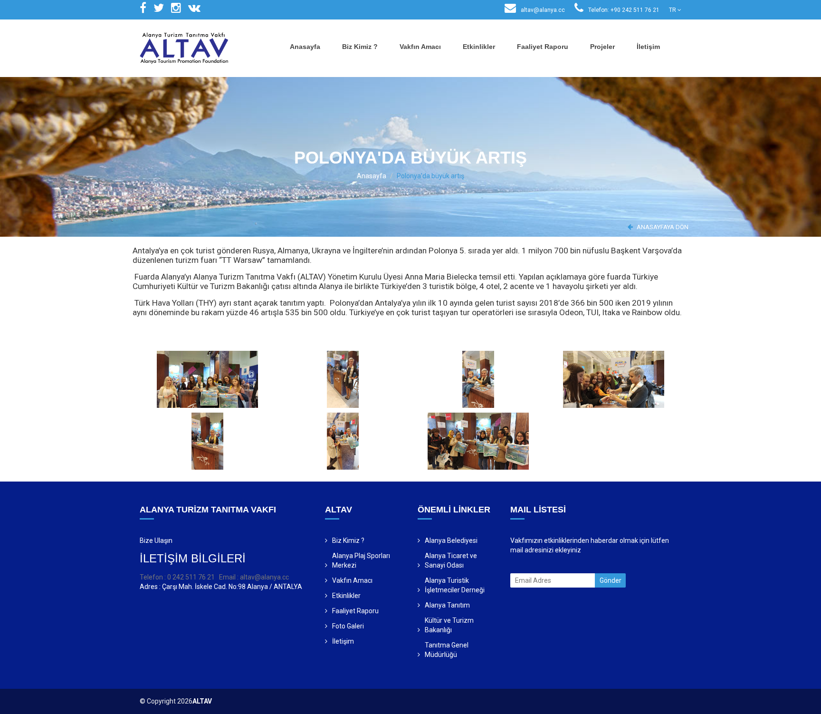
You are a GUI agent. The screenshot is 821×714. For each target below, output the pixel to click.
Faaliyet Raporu (542, 46)
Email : (229, 577)
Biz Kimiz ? (360, 46)
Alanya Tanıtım (447, 605)
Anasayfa (305, 46)
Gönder (610, 580)
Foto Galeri (348, 626)
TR (673, 10)
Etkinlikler (479, 46)
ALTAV (202, 701)
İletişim (648, 46)
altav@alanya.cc (542, 10)
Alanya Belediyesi (451, 540)
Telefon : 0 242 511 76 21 (177, 577)
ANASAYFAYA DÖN (661, 227)
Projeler (602, 46)
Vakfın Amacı (420, 46)
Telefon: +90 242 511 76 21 (623, 10)
